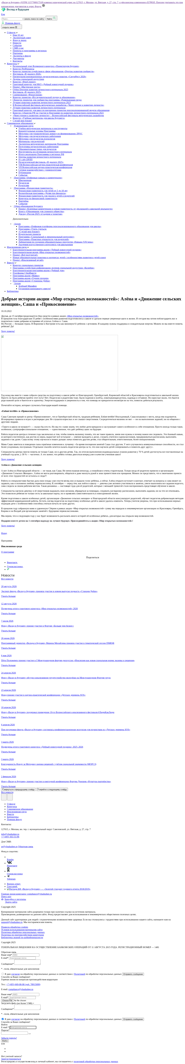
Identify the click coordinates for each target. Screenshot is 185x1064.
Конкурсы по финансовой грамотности (37, 198)
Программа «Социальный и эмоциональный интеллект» (46, 237)
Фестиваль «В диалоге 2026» (27, 74)
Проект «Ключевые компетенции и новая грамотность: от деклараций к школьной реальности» (65, 209)
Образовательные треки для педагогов (37, 149)
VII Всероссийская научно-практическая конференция (45, 167)
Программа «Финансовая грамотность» (33, 188)
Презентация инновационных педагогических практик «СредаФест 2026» (49, 76)
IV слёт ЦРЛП (25, 159)
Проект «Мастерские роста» (26, 87)
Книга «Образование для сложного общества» (41, 211)
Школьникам (24, 180)
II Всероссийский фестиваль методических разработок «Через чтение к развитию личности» (58, 105)
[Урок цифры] (92, 554)
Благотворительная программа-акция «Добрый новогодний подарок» (47, 249)
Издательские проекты (29, 234)
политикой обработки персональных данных (96, 1061)
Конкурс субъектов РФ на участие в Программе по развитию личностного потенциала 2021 (58, 113)
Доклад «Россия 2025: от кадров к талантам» (40, 214)
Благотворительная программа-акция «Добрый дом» (39, 270)
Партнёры (23, 201)
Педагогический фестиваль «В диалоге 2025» (41, 162)
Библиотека (12, 291)
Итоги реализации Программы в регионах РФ (41, 154)
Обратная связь (25, 846)
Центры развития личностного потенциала (39, 157)
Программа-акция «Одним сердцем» (31, 278)
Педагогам (23, 183)
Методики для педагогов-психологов (36, 139)
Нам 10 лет (18, 35)
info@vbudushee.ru (10, 834)
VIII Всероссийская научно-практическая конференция (45, 165)
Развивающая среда (23, 126)
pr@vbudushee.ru (9, 846)
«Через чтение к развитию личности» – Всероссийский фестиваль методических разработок (58, 115)
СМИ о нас (18, 48)
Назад (4, 533)
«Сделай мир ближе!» (29, 231)
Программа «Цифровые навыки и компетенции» (38, 177)
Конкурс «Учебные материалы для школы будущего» (39, 118)
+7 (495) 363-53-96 (10, 837)
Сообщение (7, 964)
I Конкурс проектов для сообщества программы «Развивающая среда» (47, 100)
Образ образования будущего (28, 206)
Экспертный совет (22, 37)
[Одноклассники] (9, 1051)
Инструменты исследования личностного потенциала (45, 152)
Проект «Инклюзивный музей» (28, 260)
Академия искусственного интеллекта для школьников (45, 244)
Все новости (7, 579)
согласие (15, 974)
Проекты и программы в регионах (30, 50)
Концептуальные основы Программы (37, 131)
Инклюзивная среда (17, 247)
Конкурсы (12, 63)
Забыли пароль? (9, 1038)
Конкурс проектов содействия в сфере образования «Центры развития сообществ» (53, 71)
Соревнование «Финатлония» (27, 94)
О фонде (11, 32)
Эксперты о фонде (22, 56)
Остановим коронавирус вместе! (34, 288)
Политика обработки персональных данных (23, 932)
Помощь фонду (12, 23)
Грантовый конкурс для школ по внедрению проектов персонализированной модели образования (61, 110)
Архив (17, 224)
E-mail (4, 958)
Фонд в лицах (19, 40)
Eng (3, 14)
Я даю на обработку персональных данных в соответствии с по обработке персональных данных (63, 974)
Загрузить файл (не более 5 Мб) (16, 1003)
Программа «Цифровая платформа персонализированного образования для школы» (59, 226)
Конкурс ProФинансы (23, 69)
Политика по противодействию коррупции (22, 935)
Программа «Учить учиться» (32, 229)
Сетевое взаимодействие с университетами (39, 170)
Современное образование (20, 123)
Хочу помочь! (8, 331)
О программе (7, 552)
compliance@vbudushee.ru (39, 894)
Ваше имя (6, 955)
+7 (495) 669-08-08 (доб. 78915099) (23, 984)
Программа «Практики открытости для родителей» (43, 239)
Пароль (5, 1030)
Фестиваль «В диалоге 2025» (27, 92)
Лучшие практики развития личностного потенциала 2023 (42, 102)
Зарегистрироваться (11, 1059)
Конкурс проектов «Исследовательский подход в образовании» (44, 97)
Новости (17, 43)
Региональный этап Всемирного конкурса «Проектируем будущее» (46, 66)
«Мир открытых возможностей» (82, 316)
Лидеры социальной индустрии (28, 79)
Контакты (17, 61)
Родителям (23, 185)
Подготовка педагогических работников (38, 146)
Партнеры (18, 53)
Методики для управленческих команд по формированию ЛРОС (50, 133)
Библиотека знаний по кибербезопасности (22, 937)
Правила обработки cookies (14, 927)
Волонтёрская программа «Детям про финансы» (42, 193)
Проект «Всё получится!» (25, 255)
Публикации (24, 172)
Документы (18, 58)
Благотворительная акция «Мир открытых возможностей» (42, 252)
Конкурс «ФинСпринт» (24, 82)
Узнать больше (8, 596)
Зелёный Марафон (27, 286)
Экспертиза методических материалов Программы (43, 144)
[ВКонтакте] (9, 1048)
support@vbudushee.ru (11, 922)
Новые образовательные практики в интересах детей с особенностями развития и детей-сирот (59, 257)
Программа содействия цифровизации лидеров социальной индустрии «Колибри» (54, 268)
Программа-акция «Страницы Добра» (31, 281)
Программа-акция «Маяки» (26, 275)
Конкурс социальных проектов (28, 265)
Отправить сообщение (133, 974)
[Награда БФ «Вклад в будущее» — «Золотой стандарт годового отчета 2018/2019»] (48, 889)
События (17, 45)
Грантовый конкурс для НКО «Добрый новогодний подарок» (43, 84)
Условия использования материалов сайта (21, 929)
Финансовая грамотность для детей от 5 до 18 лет (42, 190)
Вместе (11, 262)
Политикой (79, 974)
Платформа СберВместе (24, 273)
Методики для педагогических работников (39, 136)
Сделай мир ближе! (22, 120)
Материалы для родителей (31, 141)
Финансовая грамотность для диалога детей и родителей (46, 196)
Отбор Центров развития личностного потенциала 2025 (40, 89)
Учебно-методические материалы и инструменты (42, 128)
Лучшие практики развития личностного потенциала (39, 107)
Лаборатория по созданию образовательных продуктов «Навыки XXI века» (55, 242)
